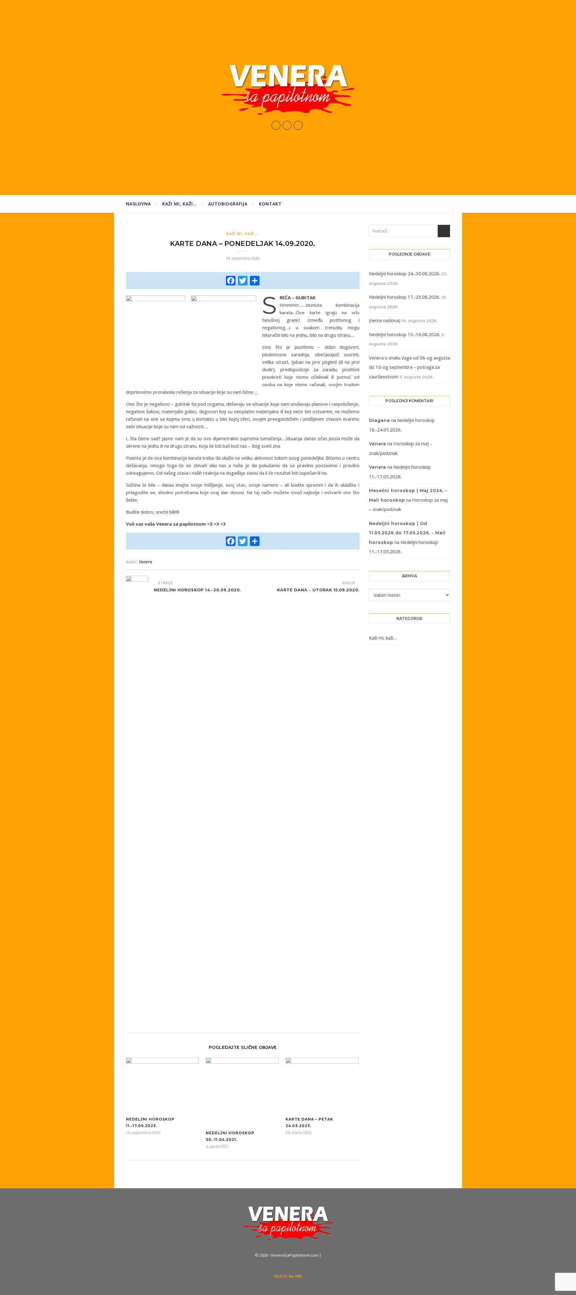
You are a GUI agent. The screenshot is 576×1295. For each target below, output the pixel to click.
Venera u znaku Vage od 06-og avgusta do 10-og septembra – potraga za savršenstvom (409, 367)
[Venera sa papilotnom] (288, 89)
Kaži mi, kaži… (179, 204)
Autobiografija (228, 204)
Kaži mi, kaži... (242, 233)
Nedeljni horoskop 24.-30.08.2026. (404, 273)
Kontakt (270, 204)
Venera (145, 562)
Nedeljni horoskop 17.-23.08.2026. (404, 297)
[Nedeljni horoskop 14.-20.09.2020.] (137, 800)
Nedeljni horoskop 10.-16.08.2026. (404, 334)
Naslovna (138, 204)
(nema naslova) (384, 320)
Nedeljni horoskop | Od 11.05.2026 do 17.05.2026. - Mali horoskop (407, 533)
